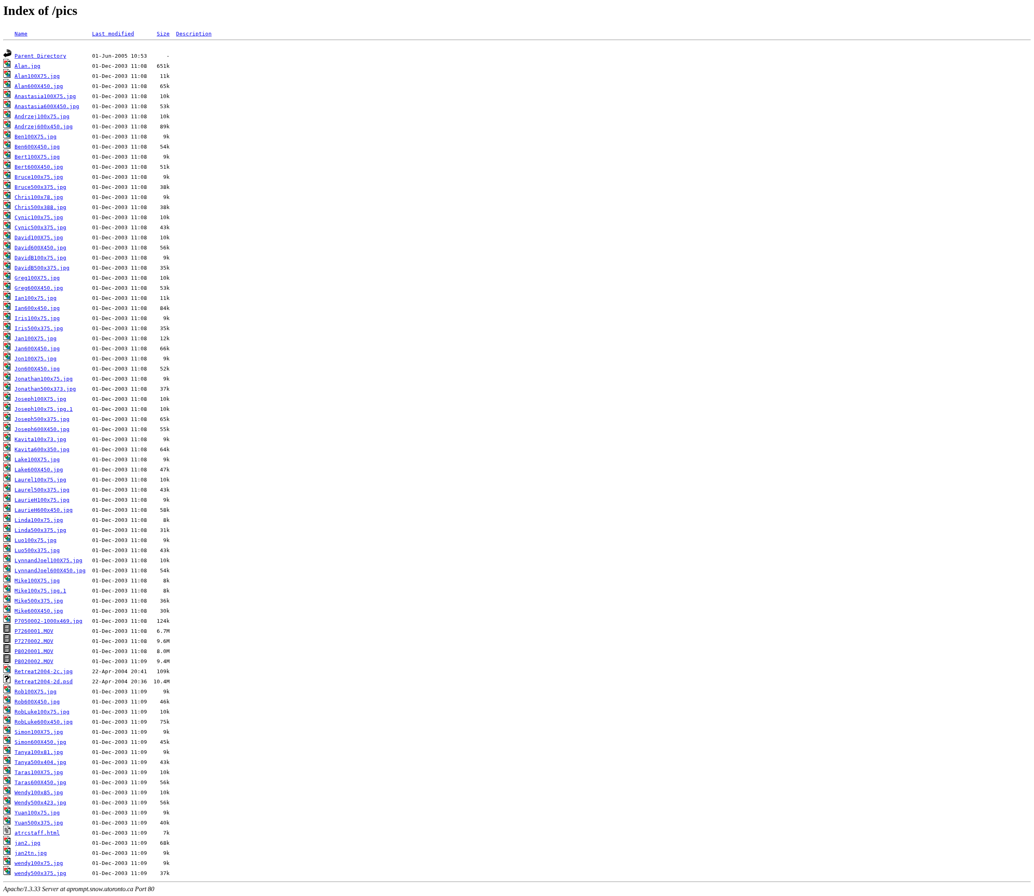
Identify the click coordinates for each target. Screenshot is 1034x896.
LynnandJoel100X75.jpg (48, 560)
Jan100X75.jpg (36, 338)
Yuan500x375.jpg (39, 823)
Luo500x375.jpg (37, 550)
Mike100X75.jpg (37, 581)
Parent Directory (40, 56)
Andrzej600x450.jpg (44, 127)
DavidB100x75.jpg (40, 258)
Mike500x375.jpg (39, 601)
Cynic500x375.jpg (40, 227)
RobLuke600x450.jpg (44, 722)
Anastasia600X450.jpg (47, 106)
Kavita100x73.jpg (40, 439)
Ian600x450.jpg (37, 308)
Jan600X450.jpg (37, 348)
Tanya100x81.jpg (39, 752)
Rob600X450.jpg (37, 702)
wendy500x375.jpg (40, 873)
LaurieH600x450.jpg (44, 510)
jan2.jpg (27, 843)
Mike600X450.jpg (39, 611)
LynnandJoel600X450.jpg (50, 570)
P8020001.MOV (34, 651)
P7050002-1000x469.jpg (48, 621)
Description (194, 34)
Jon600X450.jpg (37, 369)
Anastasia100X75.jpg (45, 96)
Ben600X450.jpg (37, 147)
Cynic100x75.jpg (39, 217)
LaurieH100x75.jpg (42, 500)
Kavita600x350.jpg (42, 449)
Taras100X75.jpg (39, 772)
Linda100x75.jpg (39, 520)
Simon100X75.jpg (39, 732)
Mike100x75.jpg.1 (40, 591)
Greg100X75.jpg (37, 278)
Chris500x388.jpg (40, 207)
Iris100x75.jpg (37, 318)
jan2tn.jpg (31, 853)
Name (21, 34)
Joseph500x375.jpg (42, 419)
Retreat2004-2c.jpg (44, 671)
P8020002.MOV (34, 661)
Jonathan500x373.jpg (45, 389)
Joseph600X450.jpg (42, 429)
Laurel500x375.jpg (42, 490)
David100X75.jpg (39, 237)
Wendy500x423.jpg (40, 803)
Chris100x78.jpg (39, 197)
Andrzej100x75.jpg (42, 116)
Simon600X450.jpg (40, 742)
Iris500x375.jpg (39, 328)
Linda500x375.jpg (40, 530)
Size (163, 34)
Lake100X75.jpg (37, 459)
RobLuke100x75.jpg (42, 712)
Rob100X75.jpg (36, 692)
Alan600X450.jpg (39, 86)
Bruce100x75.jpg (39, 177)
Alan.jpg (27, 66)
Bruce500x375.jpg (40, 187)
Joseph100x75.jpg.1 (44, 409)
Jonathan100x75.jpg (44, 379)
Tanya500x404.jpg (40, 762)
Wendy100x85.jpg (39, 792)
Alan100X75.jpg (37, 76)
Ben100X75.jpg (36, 137)
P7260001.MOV (34, 631)
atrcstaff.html (37, 833)
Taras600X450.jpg (40, 782)
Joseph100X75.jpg (40, 399)
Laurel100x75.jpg (40, 480)
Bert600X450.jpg (39, 167)
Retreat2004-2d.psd (44, 681)
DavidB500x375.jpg (42, 268)
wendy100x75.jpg (39, 863)
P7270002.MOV (34, 641)
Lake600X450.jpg (39, 470)
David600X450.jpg (40, 248)
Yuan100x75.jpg (37, 813)
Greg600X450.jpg (39, 288)
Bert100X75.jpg (37, 157)
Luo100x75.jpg (36, 540)
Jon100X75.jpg (36, 359)
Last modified (113, 34)
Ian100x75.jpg (36, 298)
